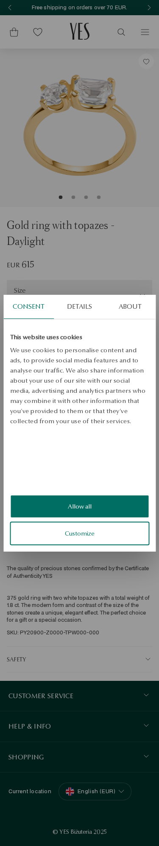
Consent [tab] (29, 306)
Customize (80, 533)
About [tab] (130, 306)
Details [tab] (79, 306)
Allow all (80, 506)
